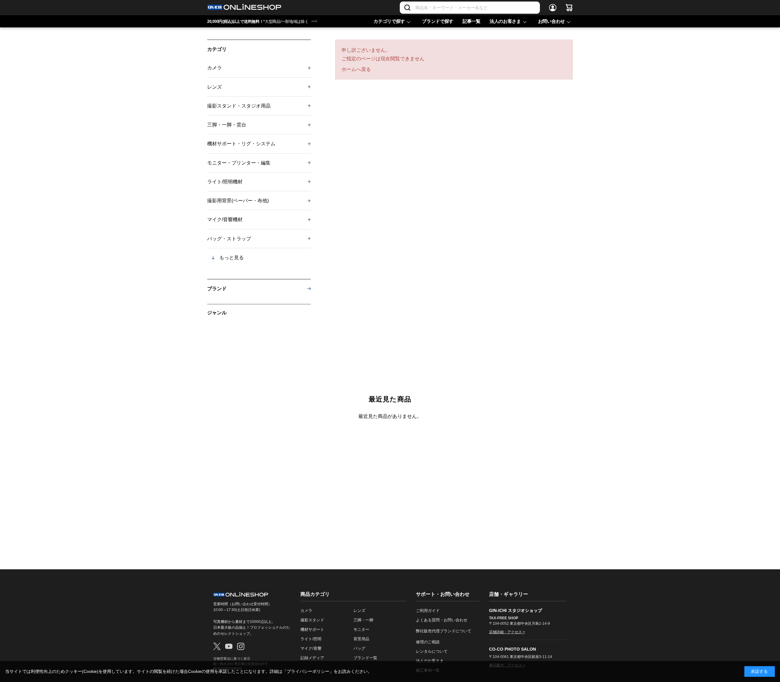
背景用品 (361, 639)
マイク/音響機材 (225, 219)
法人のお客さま (505, 21)
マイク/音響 (310, 648)
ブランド (217, 288)
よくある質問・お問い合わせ (441, 620)
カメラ (214, 67)
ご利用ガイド (428, 610)
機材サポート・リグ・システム (241, 143)
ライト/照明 (310, 639)
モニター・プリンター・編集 (239, 162)
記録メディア (312, 657)
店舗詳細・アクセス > (507, 632)
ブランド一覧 (365, 657)
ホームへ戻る (356, 69)
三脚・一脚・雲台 (226, 124)
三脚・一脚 (363, 620)
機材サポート (312, 629)
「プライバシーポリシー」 (308, 671)
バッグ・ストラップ (229, 238)
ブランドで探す (437, 21)
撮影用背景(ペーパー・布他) (238, 200)
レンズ (214, 87)
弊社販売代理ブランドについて (443, 631)
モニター (361, 629)
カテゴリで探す (389, 21)
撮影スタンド (312, 620)
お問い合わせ (551, 21)
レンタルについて (432, 651)
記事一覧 (471, 21)
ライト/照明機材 (225, 181)
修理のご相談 (428, 642)
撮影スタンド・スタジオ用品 (239, 105)
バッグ (359, 648)
